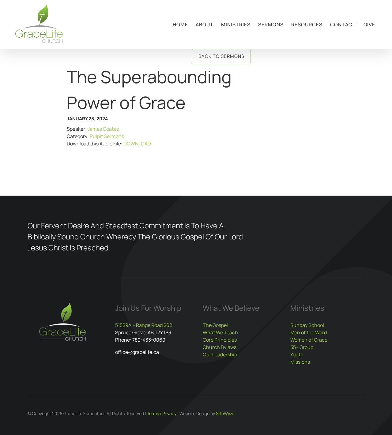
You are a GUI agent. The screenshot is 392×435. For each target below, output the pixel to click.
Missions (300, 361)
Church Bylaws (219, 347)
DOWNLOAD (137, 143)
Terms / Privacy (161, 413)
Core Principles (220, 339)
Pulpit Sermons (107, 136)
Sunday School (307, 325)
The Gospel (215, 325)
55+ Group (301, 347)
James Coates (103, 129)
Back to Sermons (221, 56)
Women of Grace (308, 339)
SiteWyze (225, 413)
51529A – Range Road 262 (143, 325)
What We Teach (220, 332)
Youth (296, 354)
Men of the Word (308, 332)
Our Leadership (220, 354)
